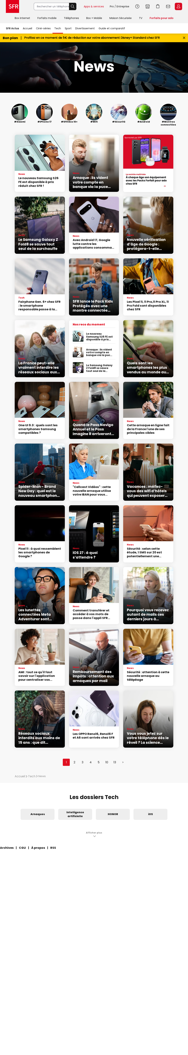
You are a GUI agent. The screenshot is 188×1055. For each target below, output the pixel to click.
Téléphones (71, 18)
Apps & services (94, 6)
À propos (38, 848)
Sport (68, 28)
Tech (57, 28)
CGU (22, 848)
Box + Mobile (94, 18)
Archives (7, 848)
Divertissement (85, 28)
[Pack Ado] (148, 163)
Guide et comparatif (112, 28)
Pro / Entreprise (119, 6)
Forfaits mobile (47, 18)
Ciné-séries (43, 28)
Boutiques (147, 6)
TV (140, 18)
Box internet (22, 18)
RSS (53, 848)
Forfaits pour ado (161, 18)
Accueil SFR (12, 6)
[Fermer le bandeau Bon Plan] (184, 38)
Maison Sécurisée (120, 18)
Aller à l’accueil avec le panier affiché (158, 6)
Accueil (27, 28)
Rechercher (72, 6)
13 (114, 762)
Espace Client (178, 6)
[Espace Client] (178, 7)
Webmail (168, 6)
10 (106, 762)
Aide (137, 6)
